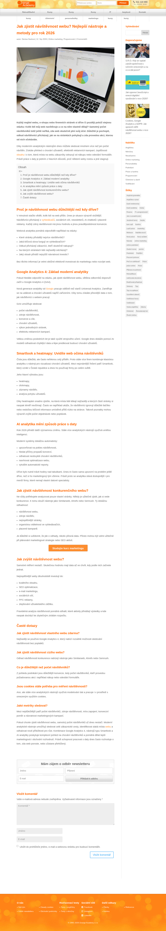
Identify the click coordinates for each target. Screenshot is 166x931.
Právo (140, 266)
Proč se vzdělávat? (133, 261)
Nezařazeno (131, 156)
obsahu (20, 154)
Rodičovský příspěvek (134, 282)
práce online (131, 266)
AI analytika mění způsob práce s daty (42, 186)
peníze (141, 249)
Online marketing (56, 39)
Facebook (88, 907)
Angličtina (129, 148)
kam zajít (130, 224)
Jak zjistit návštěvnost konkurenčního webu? (46, 190)
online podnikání (132, 245)
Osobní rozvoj (131, 249)
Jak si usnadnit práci (134, 216)
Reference (130, 907)
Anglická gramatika (133, 195)
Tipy (136, 286)
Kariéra (138, 224)
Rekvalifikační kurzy (28, 15)
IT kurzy (110, 15)
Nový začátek (142, 237)
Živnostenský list (142, 311)
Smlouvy (130, 286)
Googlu (50, 288)
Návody (129, 241)
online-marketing (141, 241)
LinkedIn (87, 915)
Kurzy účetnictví (49, 15)
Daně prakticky (132, 208)
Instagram (88, 911)
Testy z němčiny (67, 911)
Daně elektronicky (133, 204)
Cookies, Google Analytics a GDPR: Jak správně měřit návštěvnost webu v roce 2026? (137, 127)
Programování (69, 39)
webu (108, 726)
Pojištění (139, 253)
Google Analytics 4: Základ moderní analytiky (46, 178)
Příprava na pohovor (134, 270)
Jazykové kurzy (126, 15)
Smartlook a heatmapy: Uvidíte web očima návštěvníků (51, 182)
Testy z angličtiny (68, 907)
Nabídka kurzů (141, 233)
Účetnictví (130, 311)
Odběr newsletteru (26, 911)
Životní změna (131, 315)
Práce (145, 261)
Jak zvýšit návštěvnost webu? (38, 194)
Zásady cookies (46, 907)
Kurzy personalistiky (71, 15)
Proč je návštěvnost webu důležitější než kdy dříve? (49, 175)
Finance (129, 212)
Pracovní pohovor (133, 257)
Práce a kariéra (132, 172)
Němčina (129, 152)
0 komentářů (82, 39)
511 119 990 (141, 2)
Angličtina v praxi (133, 200)
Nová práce (131, 237)
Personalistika (131, 164)
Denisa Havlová (28, 39)
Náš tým (21, 907)
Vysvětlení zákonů (133, 294)
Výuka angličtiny (132, 307)
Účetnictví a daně (133, 180)
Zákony (143, 307)
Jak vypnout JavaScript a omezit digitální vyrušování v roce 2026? (137, 95)
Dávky (142, 208)
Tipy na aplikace (132, 290)
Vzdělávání (130, 184)
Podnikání (130, 168)
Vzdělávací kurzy (133, 299)
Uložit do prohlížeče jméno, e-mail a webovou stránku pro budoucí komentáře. (60, 847)
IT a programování (141, 212)
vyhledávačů (48, 220)
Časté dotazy (29, 197)
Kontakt (142, 12)
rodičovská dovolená (134, 278)
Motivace (130, 233)
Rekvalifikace (131, 274)
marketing (140, 229)
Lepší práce (131, 229)
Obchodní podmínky (48, 911)
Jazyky (142, 220)
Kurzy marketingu (93, 15)
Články (106, 907)
